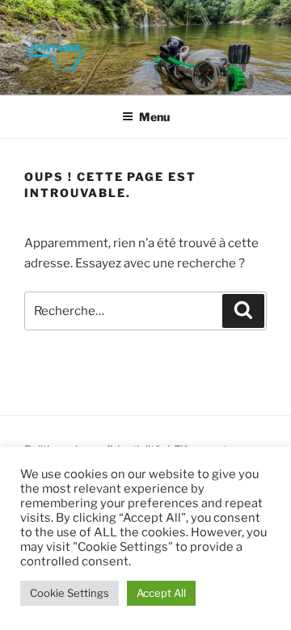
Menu (154, 117)
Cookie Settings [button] (69, 592)
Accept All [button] (161, 592)
